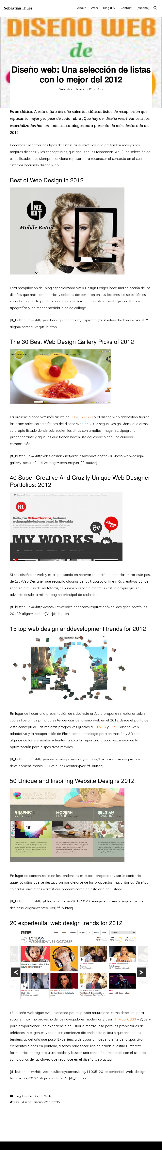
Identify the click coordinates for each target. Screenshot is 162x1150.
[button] (155, 7)
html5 (56, 1102)
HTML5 (77, 417)
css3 (17, 1102)
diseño (26, 1102)
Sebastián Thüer (18, 8)
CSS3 (88, 417)
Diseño (27, 1096)
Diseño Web (42, 1096)
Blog (17, 1096)
